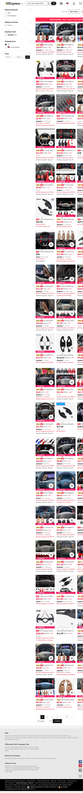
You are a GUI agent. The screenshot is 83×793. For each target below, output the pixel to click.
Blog (50, 758)
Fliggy (35, 766)
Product (14, 758)
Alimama (30, 766)
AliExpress (23, 766)
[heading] (45, 45)
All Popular (8, 758)
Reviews (42, 758)
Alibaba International (20, 768)
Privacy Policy (30, 781)
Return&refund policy (33, 736)
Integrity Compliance (33, 738)
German (31, 747)
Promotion (21, 758)
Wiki (47, 758)
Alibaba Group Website (12, 766)
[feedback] (80, 770)
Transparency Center (47, 738)
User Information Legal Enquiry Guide (50, 785)
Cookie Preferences (43, 781)
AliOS (6, 772)
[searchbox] (36, 3)
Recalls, (7, 739)
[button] (22, 4)
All (8, 44)
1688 (10, 772)
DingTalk (38, 768)
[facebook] (80, 761)
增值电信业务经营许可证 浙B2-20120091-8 (44, 787)
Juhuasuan (8, 770)
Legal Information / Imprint (24, 783)
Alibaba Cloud (9, 768)
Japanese (17, 749)
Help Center (9, 736)
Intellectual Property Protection (15, 781)
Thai (27, 749)
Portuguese (14, 747)
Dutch (7, 749)
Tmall (27, 770)
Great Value (35, 758)
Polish (7, 751)
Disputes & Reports (19, 736)
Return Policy (14, 739)
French (26, 747)
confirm (57, 721)
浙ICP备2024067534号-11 (26, 789)
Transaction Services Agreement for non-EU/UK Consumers (54, 783)
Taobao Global (33, 770)
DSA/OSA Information (63, 736)
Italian (36, 747)
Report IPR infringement (48, 736)
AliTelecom (31, 768)
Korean (23, 749)
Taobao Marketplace (18, 770)
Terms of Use (62, 781)
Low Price (28, 758)
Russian (7, 747)
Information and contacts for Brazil (15, 738)
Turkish (11, 749)
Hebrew (36, 749)
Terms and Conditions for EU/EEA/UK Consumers (20, 785)
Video (55, 758)
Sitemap (53, 781)
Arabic (32, 749)
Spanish (20, 747)
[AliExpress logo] (13, 4)
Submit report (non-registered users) (66, 738)
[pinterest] (80, 765)
